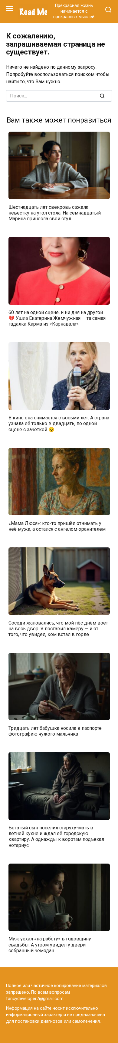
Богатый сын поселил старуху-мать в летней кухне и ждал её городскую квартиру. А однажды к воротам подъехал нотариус (56, 836)
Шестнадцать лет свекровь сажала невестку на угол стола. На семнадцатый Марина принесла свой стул (54, 212)
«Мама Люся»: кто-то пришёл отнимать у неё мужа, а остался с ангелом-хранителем (57, 526)
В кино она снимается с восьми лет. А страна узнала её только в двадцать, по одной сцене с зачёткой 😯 (58, 423)
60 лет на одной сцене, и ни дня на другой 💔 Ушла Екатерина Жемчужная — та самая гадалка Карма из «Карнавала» (57, 318)
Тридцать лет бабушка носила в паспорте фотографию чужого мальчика (55, 730)
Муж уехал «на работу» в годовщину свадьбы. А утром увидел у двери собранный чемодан (49, 944)
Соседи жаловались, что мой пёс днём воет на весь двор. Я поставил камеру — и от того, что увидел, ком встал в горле (58, 628)
